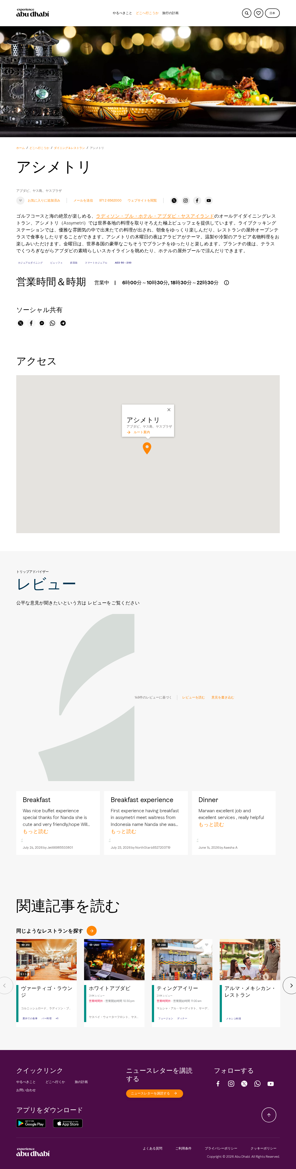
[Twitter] (174, 201)
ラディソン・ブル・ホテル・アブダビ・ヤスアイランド (155, 216)
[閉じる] (169, 409)
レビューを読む (193, 697)
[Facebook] (197, 201)
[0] (258, 13)
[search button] (246, 13)
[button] (272, 13)
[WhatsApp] (257, 1083)
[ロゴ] (32, 13)
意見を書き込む (222, 697)
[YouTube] (209, 201)
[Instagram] (186, 201)
